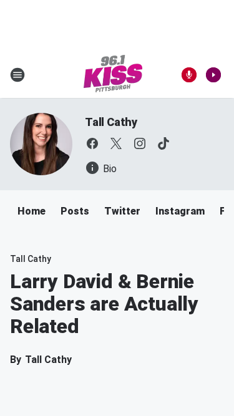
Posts (75, 211)
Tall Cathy (111, 121)
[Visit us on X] (116, 143)
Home (31, 211)
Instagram (180, 211)
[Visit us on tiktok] (163, 143)
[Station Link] (113, 75)
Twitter (122, 211)
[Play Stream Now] (213, 74)
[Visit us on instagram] (139, 143)
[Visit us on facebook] (92, 143)
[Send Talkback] (189, 74)
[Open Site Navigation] (17, 74)
